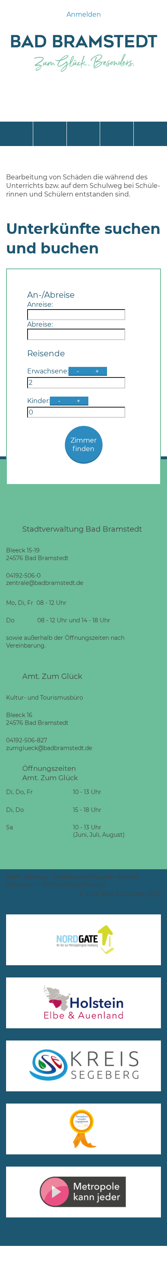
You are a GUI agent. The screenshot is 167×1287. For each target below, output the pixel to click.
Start (13, 877)
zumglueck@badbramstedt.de (49, 748)
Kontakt (128, 877)
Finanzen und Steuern (82, 877)
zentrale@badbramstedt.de (44, 583)
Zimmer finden (83, 444)
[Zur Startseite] (83, 74)
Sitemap (36, 877)
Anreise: (40, 304)
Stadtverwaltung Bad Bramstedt (82, 529)
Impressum (22, 884)
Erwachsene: (48, 371)
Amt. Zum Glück (52, 676)
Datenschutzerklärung (74, 884)
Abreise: (40, 324)
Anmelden (83, 14)
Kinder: (38, 401)
